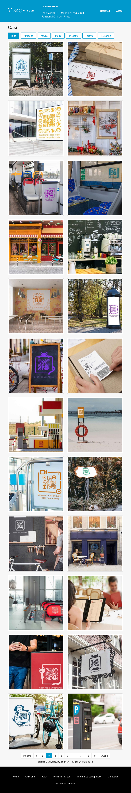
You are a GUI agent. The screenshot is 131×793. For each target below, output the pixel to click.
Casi (59, 16)
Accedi (119, 10)
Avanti (104, 755)
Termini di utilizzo (61, 776)
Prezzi (67, 16)
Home (16, 776)
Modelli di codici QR (72, 13)
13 (87, 755)
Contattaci (113, 776)
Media (58, 35)
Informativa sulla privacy (89, 776)
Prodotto (73, 35)
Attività (44, 35)
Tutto (13, 35)
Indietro (27, 755)
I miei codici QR (50, 13)
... (80, 755)
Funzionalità (48, 16)
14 (95, 755)
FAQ (44, 776)
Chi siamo (30, 776)
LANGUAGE (49, 6)
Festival (89, 35)
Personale (106, 35)
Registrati (105, 10)
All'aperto (28, 35)
